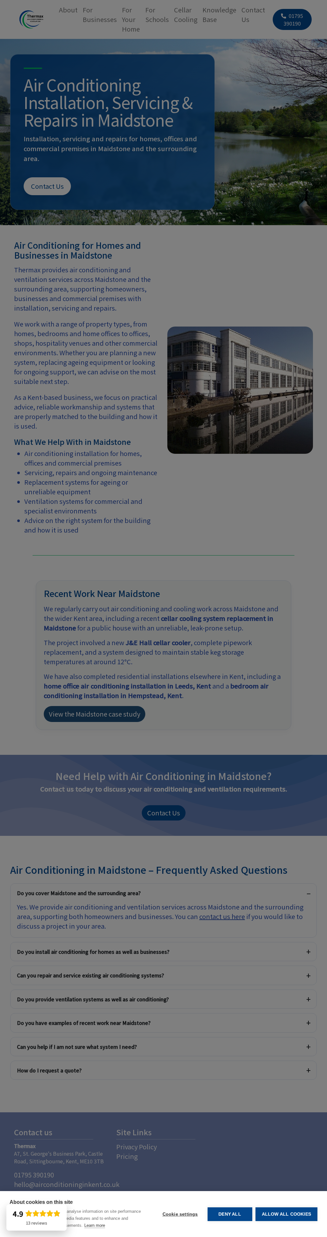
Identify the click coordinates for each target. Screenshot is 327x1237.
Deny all (229, 1214)
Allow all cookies (286, 1214)
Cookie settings (180, 1214)
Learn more (94, 1225)
